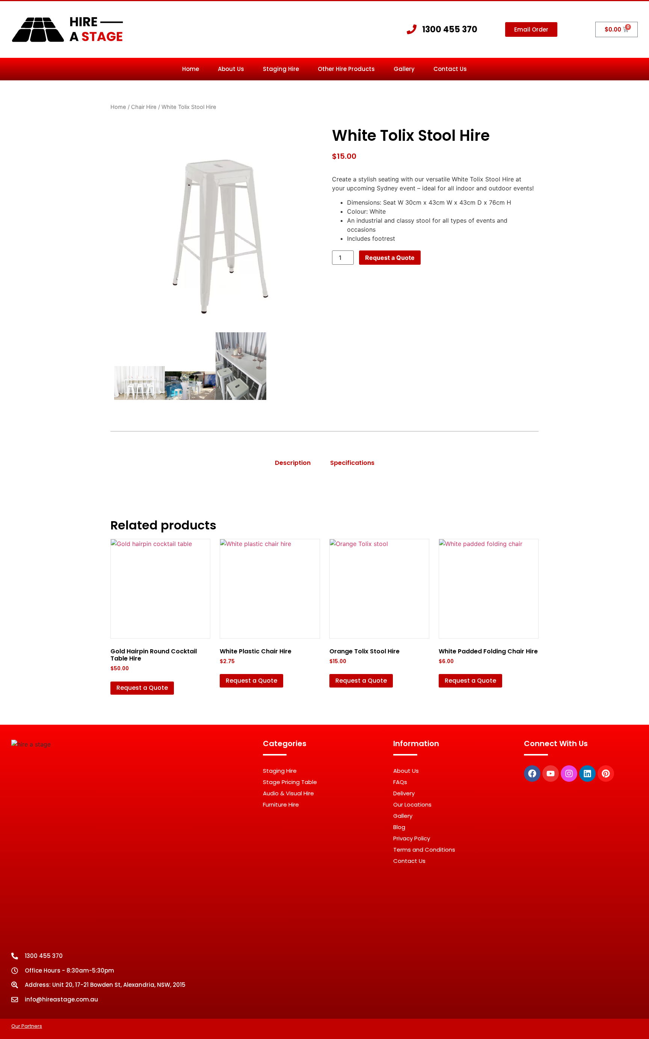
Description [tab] (293, 462)
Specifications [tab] (352, 462)
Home (190, 69)
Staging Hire (281, 69)
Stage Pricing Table (290, 782)
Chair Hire (144, 107)
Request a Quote (390, 257)
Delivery (404, 793)
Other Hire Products (346, 69)
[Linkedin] (587, 773)
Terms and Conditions (424, 850)
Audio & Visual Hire (288, 793)
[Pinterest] (606, 773)
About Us (231, 69)
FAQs (400, 782)
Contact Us (450, 69)
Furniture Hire (281, 804)
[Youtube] (550, 773)
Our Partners (26, 1026)
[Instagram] (569, 773)
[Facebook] (532, 773)
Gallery (404, 69)
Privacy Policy (411, 838)
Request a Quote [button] (142, 687)
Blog (399, 827)
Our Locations (412, 804)
